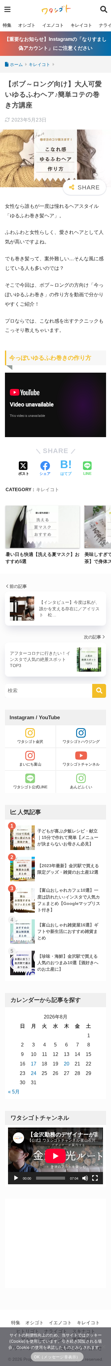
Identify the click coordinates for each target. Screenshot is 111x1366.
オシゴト (26, 25)
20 (66, 1063)
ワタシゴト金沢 (30, 741)
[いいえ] (103, 1347)
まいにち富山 (30, 764)
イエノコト (53, 25)
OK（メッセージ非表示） (57, 1356)
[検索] (99, 691)
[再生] (16, 1178)
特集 (7, 25)
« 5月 (14, 1091)
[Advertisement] (55, 1243)
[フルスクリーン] (95, 1178)
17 (33, 1063)
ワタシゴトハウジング (81, 741)
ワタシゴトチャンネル (81, 764)
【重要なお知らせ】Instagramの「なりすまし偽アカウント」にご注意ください (55, 44)
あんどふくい (81, 787)
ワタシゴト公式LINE (30, 787)
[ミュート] (85, 1178)
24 (33, 1073)
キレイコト (81, 25)
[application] (55, 1155)
